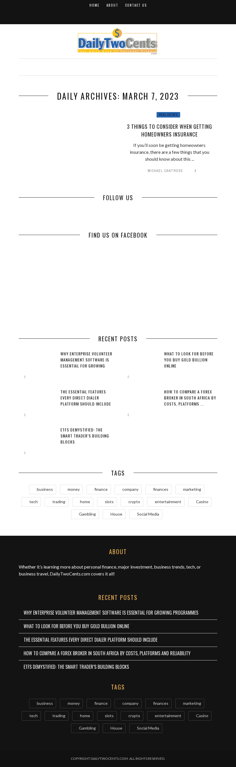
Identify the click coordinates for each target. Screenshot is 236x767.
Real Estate (168, 115)
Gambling (87, 514)
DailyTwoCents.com (70, 573)
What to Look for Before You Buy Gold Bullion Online (189, 360)
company (130, 489)
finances (160, 489)
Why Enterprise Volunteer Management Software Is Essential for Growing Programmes (86, 363)
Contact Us (136, 5)
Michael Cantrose (165, 170)
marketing (192, 489)
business (45, 489)
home (85, 501)
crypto (134, 501)
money (74, 489)
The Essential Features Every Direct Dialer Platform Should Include (85, 398)
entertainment (168, 501)
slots (109, 501)
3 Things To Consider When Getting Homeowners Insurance (169, 130)
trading (58, 501)
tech (33, 501)
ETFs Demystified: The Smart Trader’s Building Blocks (84, 436)
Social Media (148, 514)
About (112, 5)
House (116, 514)
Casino (202, 501)
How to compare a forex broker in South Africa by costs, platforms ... (190, 398)
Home (95, 5)
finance (101, 489)
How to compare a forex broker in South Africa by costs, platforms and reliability (107, 653)
